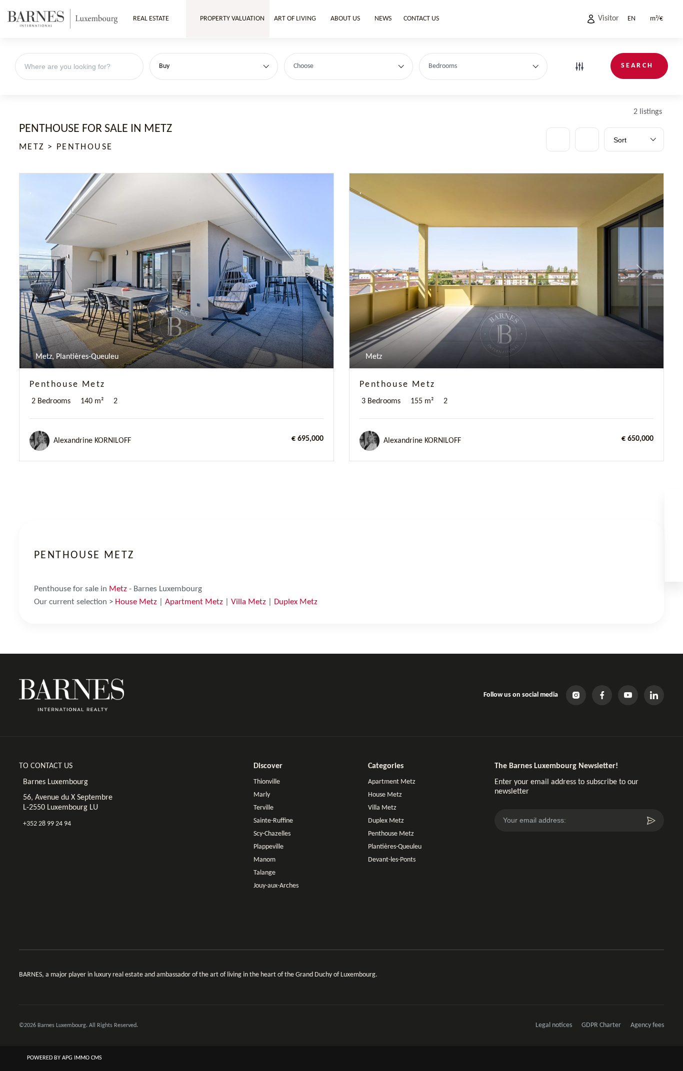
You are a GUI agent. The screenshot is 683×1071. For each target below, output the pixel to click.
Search (637, 65)
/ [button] (656, 18)
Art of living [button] (295, 18)
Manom (265, 860)
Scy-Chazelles (272, 834)
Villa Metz (248, 602)
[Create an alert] (587, 139)
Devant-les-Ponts (392, 860)
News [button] (383, 18)
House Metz (136, 602)
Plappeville (269, 847)
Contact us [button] (421, 18)
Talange (265, 873)
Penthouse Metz (68, 384)
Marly (262, 795)
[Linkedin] (654, 695)
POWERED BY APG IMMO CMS (64, 1058)
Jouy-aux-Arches (276, 886)
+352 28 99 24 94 (47, 824)
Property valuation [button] (231, 18)
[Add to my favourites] (31, 188)
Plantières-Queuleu (395, 847)
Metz (118, 589)
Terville (264, 808)
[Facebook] (602, 695)
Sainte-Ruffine (273, 821)
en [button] (632, 18)
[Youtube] (628, 695)
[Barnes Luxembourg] (63, 19)
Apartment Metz (194, 602)
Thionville (267, 782)
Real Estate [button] (151, 18)
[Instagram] (576, 695)
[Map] (558, 139)
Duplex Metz (296, 602)
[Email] (673, 572)
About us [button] (345, 18)
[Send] (651, 821)
